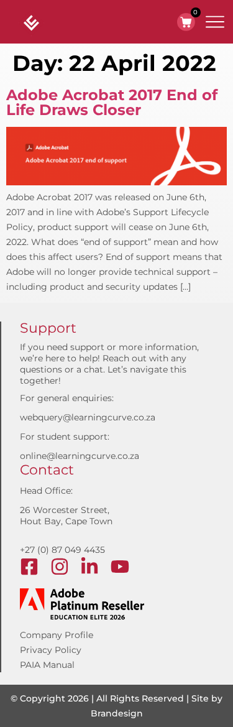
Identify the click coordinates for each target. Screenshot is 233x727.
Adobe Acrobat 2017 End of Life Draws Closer (111, 102)
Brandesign (117, 713)
